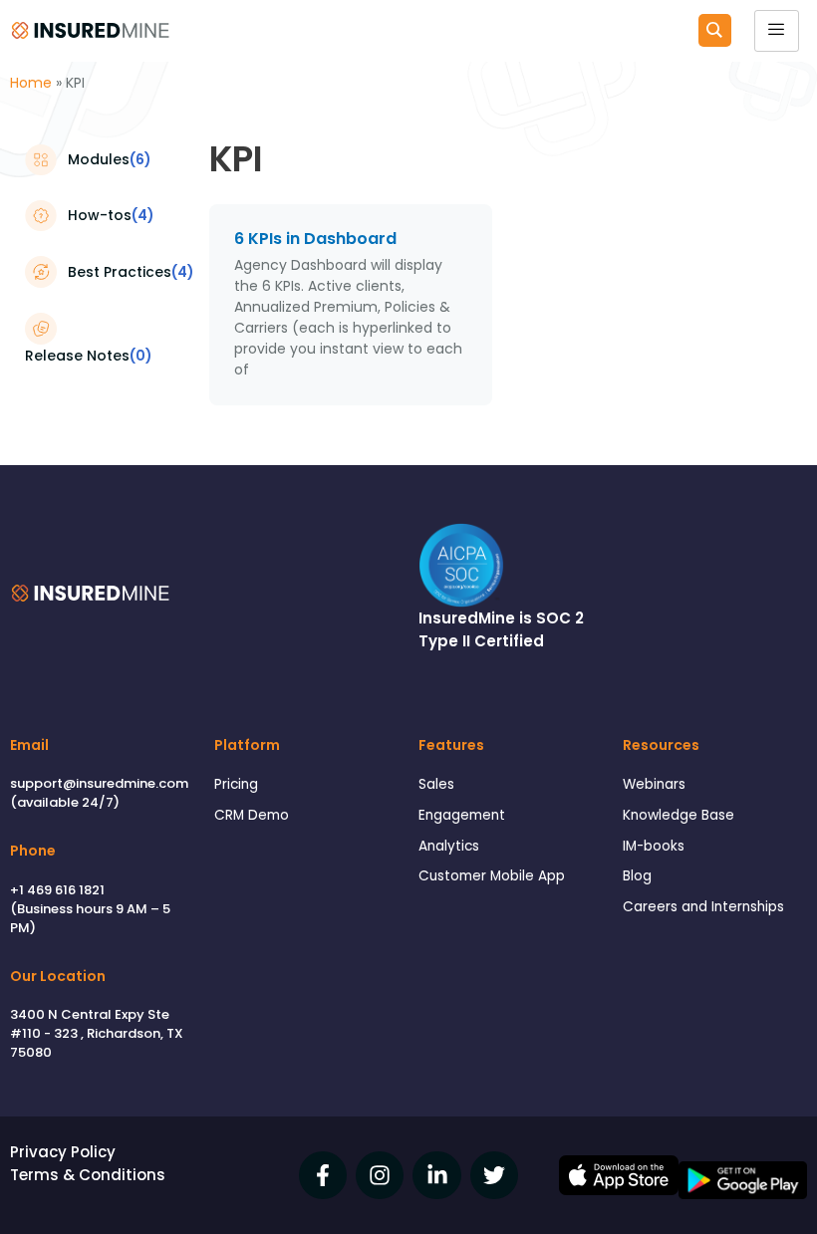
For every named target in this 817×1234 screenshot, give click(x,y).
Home (31, 83)
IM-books (653, 846)
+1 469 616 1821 (57, 889)
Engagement (461, 815)
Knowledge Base (678, 815)
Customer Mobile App (491, 875)
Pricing (236, 784)
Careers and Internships (703, 906)
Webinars (654, 784)
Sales (436, 784)
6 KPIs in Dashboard (315, 238)
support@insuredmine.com (99, 783)
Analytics (448, 846)
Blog (637, 875)
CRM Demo (251, 815)
